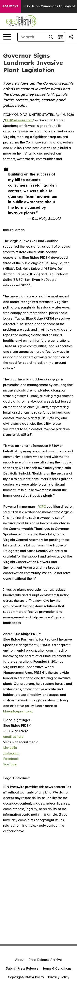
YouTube (10, 764)
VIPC (42, 507)
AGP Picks (10, 6)
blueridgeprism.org (17, 711)
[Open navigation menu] (7, 37)
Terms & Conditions (56, 968)
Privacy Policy (58, 977)
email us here (13, 737)
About (19, 960)
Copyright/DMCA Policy (26, 977)
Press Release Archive (45, 960)
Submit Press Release (22, 968)
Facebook (11, 759)
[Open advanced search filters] (60, 36)
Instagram (11, 753)
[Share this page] (71, 37)
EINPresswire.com (18, 120)
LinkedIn (10, 748)
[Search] (50, 36)
